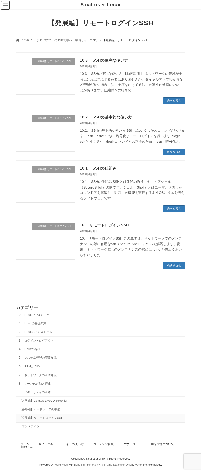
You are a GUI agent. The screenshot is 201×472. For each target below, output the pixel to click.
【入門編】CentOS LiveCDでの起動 (43, 400)
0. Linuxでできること (34, 314)
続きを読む (174, 100)
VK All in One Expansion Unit (114, 464)
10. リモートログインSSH (104, 225)
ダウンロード (132, 444)
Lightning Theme (84, 464)
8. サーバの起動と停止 (35, 383)
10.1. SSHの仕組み (98, 168)
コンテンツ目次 (103, 444)
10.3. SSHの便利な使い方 (104, 60)
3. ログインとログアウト (36, 340)
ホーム (24, 444)
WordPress (61, 464)
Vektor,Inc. (141, 464)
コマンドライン (29, 426)
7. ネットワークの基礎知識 (38, 375)
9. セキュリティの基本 (35, 392)
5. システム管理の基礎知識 (38, 357)
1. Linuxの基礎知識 (32, 323)
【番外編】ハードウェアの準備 (39, 409)
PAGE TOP (191, 452)
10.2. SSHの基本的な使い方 (106, 117)
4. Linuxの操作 (29, 349)
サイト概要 (46, 444)
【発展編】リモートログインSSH (41, 418)
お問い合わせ (29, 447)
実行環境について (162, 444)
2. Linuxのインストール (35, 332)
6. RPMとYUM (29, 366)
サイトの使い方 (73, 444)
